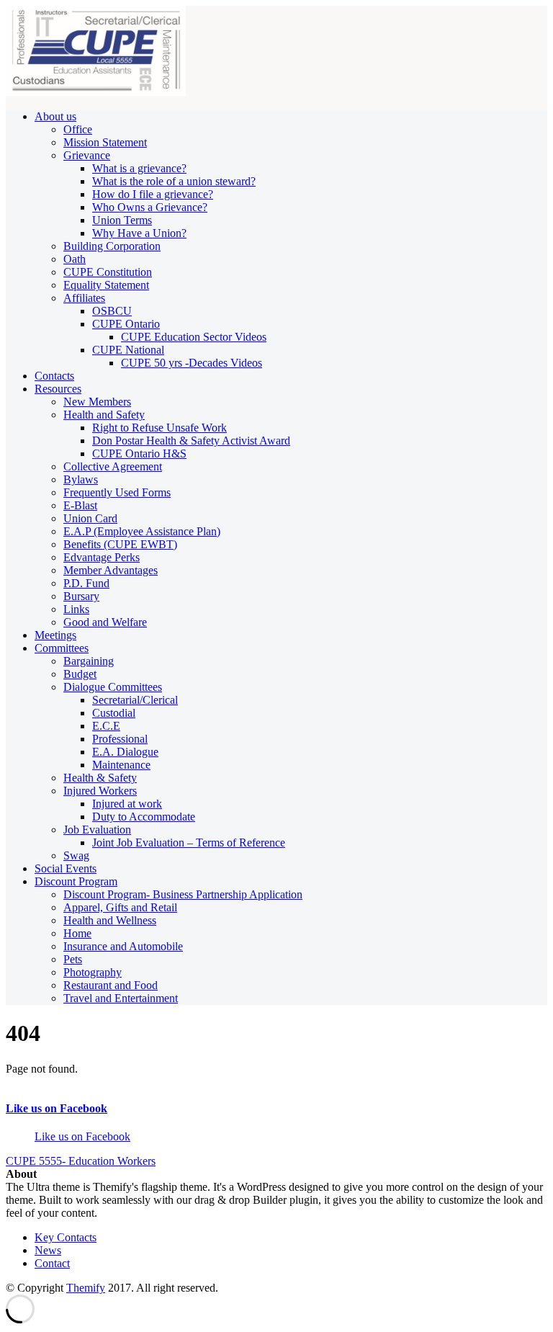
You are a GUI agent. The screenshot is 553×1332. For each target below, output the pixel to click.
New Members (97, 401)
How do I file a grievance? (152, 194)
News (48, 1250)
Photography (92, 972)
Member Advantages (110, 570)
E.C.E (106, 726)
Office (77, 129)
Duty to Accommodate (143, 816)
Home (77, 933)
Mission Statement (105, 142)
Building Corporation (112, 246)
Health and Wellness (109, 920)
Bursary (81, 596)
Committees (62, 648)
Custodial (113, 713)
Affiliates (84, 298)
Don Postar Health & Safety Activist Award (191, 440)
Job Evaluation (97, 829)
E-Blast (80, 505)
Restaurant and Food (110, 985)
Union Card (90, 518)
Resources (58, 389)
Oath (74, 259)
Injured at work (127, 803)
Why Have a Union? (139, 233)
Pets (72, 959)
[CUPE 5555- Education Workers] (96, 92)
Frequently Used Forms (117, 492)
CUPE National (128, 350)
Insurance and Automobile (123, 946)
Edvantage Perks (101, 557)
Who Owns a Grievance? (149, 207)
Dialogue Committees (112, 687)
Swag (76, 855)
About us (55, 116)
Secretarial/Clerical (135, 700)
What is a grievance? (139, 168)
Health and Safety (104, 414)
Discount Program (76, 881)
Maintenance (121, 765)
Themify (85, 1288)
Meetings (55, 635)
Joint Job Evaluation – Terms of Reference (188, 842)
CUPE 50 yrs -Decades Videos (191, 363)
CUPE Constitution (107, 272)
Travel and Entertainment (120, 998)
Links (76, 609)
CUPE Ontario (126, 324)
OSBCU (112, 311)
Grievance (86, 155)
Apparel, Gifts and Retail (120, 907)
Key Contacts (65, 1237)
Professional (120, 739)
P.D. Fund (86, 583)
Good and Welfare (105, 622)
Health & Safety (100, 778)
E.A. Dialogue (125, 752)
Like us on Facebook (56, 1108)
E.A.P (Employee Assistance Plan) (141, 531)
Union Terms (122, 220)
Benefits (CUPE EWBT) (120, 544)
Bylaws (80, 479)
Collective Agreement (112, 466)
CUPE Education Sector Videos (193, 337)
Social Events (65, 868)
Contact (52, 1263)
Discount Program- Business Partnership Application (182, 894)
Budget (79, 674)
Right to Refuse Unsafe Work (159, 427)
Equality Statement (106, 285)
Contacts (54, 376)
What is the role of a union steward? (174, 181)
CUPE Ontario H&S (139, 453)
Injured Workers (100, 791)
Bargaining (88, 661)
